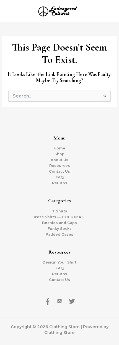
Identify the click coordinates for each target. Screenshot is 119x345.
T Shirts (59, 211)
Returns (59, 183)
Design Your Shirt (59, 262)
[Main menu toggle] (107, 11)
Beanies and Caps (59, 223)
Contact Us (59, 171)
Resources (59, 166)
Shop (59, 154)
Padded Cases (59, 234)
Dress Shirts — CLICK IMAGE (59, 217)
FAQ (60, 177)
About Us (59, 160)
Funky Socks (60, 229)
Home (59, 148)
